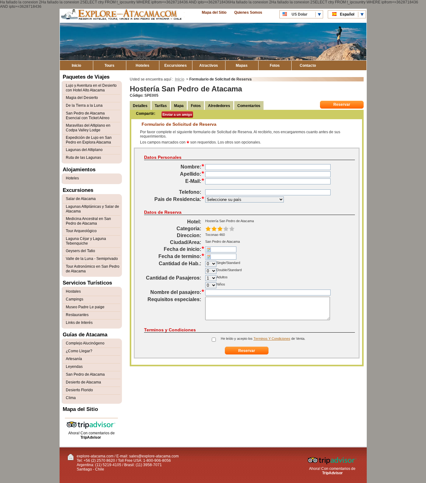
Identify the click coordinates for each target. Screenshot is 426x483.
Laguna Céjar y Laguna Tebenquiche (86, 241)
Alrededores (219, 106)
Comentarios (248, 106)
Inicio (76, 65)
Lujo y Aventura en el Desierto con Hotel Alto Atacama (91, 87)
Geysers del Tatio (80, 251)
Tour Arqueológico (81, 231)
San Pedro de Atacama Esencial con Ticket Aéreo (87, 115)
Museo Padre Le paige (85, 307)
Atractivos (208, 65)
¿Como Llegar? (79, 351)
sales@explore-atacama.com (154, 456)
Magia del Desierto (82, 97)
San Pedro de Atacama (85, 374)
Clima (71, 398)
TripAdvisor (90, 437)
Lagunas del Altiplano (84, 150)
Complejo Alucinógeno (85, 343)
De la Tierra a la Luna (84, 105)
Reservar (341, 104)
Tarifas (161, 106)
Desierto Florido (79, 390)
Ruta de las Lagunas (83, 157)
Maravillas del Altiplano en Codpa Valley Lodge (88, 127)
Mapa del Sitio (214, 12)
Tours (109, 65)
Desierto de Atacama (83, 382)
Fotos (275, 65)
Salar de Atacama (81, 199)
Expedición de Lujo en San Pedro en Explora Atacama (89, 139)
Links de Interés (79, 322)
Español (347, 14)
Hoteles (142, 65)
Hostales (73, 291)
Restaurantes (77, 315)
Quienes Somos (248, 12)
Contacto (308, 65)
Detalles (140, 106)
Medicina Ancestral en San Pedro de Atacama (88, 221)
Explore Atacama (122, 16)
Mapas (242, 65)
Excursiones (175, 65)
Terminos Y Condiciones (272, 338)
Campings (74, 299)
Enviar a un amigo (177, 114)
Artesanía (74, 359)
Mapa (179, 106)
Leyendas (74, 366)
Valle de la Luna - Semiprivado (92, 258)
